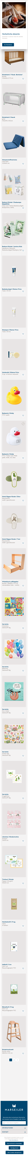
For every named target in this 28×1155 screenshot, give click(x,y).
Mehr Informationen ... (14, 1140)
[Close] (26, 2)
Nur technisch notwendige (14, 1143)
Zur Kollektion (8, 44)
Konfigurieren (14, 1148)
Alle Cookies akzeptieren (14, 1152)
